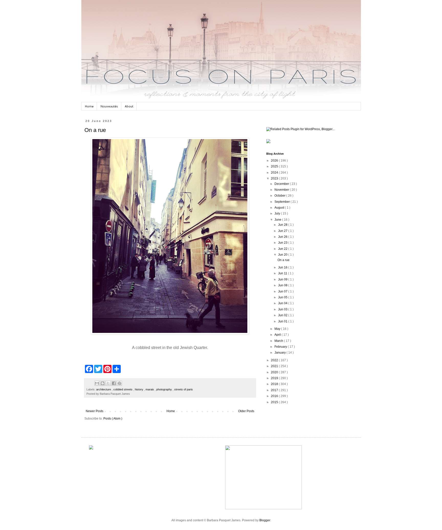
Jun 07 (283, 291)
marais (150, 389)
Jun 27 (283, 231)
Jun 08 (283, 285)
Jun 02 (283, 315)
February (281, 346)
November (282, 189)
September (282, 202)
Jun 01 (283, 321)
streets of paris (183, 389)
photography (164, 389)
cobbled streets (123, 389)
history (139, 389)
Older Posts (246, 411)
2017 (275, 390)
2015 (275, 402)
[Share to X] (108, 383)
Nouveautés (109, 106)
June (278, 219)
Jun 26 (283, 237)
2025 (275, 166)
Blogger (264, 520)
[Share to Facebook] (113, 383)
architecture (104, 389)
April (278, 334)
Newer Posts (94, 411)
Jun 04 (283, 303)
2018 (275, 384)
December (282, 184)
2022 (275, 360)
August (279, 207)
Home (89, 106)
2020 (275, 372)
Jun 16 (283, 267)
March (279, 341)
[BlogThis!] (102, 383)
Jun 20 (283, 254)
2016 (275, 396)
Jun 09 (283, 279)
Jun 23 (283, 242)
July (277, 213)
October (280, 195)
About (129, 106)
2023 (275, 178)
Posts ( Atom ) (112, 418)
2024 (275, 172)
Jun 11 (283, 273)
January (280, 352)
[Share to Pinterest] (119, 383)
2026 (275, 160)
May (277, 329)
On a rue (95, 130)
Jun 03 (283, 309)
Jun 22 (283, 249)
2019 (275, 378)
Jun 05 (283, 297)
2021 (275, 366)
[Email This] (97, 383)
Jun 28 (283, 225)
